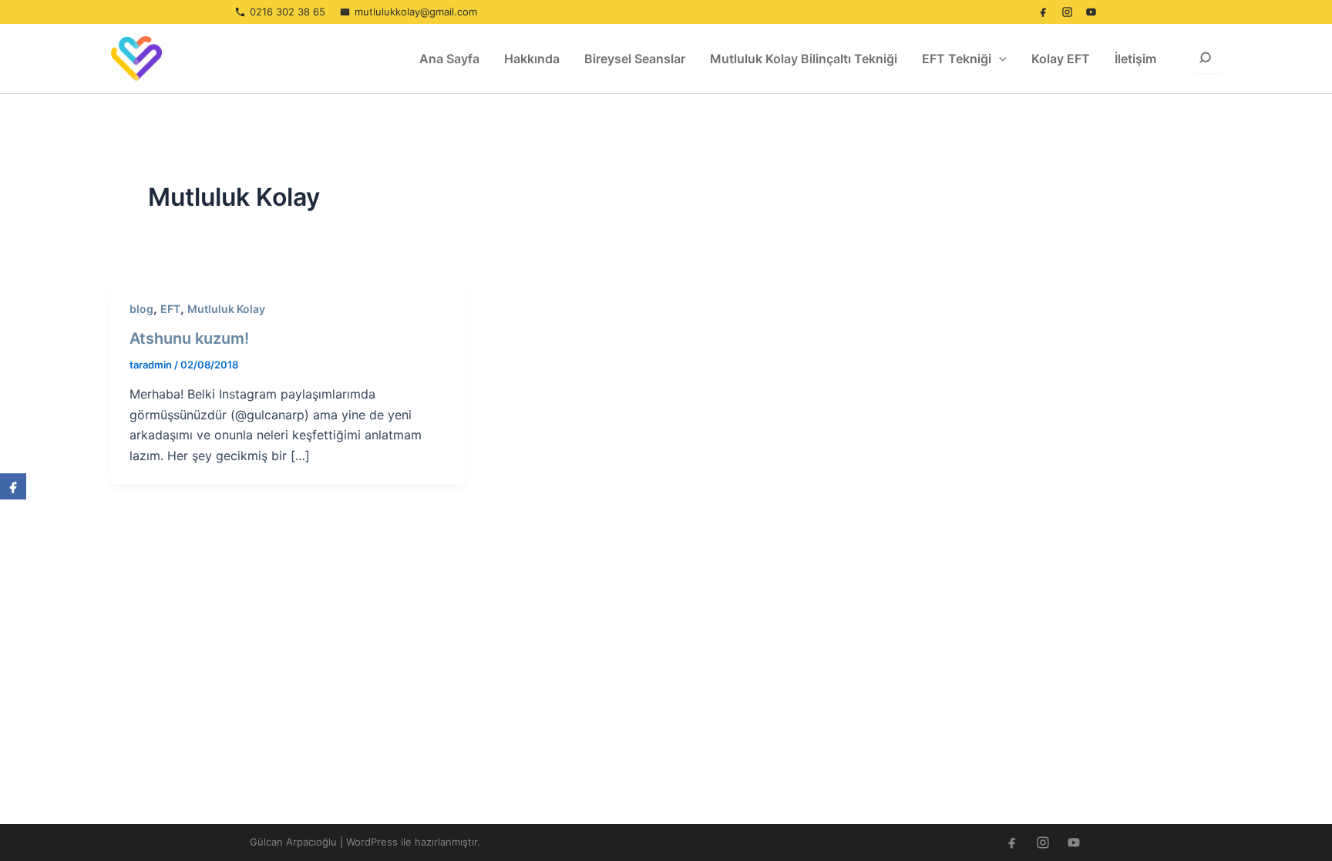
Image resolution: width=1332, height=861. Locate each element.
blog (141, 308)
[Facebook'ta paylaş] (13, 486)
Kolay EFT (1060, 58)
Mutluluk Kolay (226, 308)
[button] (999, 58)
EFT (170, 308)
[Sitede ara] (1206, 58)
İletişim (1135, 58)
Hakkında (532, 58)
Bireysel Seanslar (634, 58)
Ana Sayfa (449, 58)
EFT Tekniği (956, 58)
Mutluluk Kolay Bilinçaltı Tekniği (803, 58)
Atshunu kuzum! (189, 338)
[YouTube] (1091, 12)
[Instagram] (1067, 12)
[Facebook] (1043, 12)
